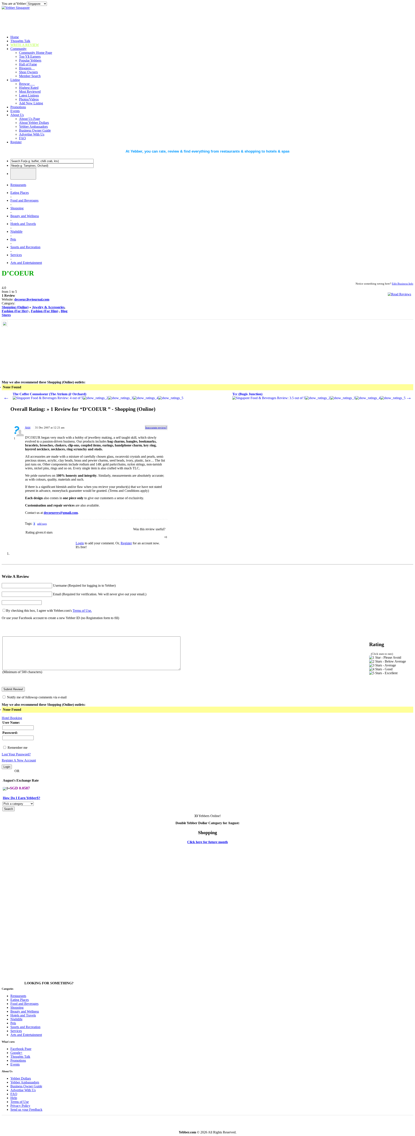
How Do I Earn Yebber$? (21, 798)
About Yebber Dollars (34, 122)
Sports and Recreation (25, 247)
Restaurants (18, 185)
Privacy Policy (20, 1105)
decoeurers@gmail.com (61, 513)
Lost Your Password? (16, 754)
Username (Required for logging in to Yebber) (84, 585)
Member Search (30, 76)
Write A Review (24, 45)
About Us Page (29, 119)
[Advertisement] (41, 348)
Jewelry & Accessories (48, 307)
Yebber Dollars (20, 1078)
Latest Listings (29, 95)
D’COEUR (18, 273)
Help (13, 1098)
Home (14, 37)
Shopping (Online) (15, 307)
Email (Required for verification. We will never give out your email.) (99, 594)
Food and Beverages (24, 200)
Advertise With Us (31, 134)
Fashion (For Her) (15, 311)
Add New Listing (31, 103)
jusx (27, 427)
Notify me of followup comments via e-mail (37, 697)
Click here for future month (207, 842)
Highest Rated (28, 87)
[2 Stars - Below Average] (387, 661)
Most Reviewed (30, 91)
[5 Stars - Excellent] (383, 673)
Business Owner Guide (35, 130)
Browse (27, 84)
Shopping (17, 208)
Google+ (16, 1053)
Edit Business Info (402, 283)
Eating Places (19, 192)
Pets (13, 239)
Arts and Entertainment (26, 262)
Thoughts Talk (20, 41)
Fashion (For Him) (44, 311)
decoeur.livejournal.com (31, 299)
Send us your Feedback (26, 1109)
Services (16, 255)
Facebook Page (20, 1049)
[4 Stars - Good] (381, 669)
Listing (15, 80)
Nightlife (16, 231)
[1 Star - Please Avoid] (385, 658)
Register (16, 142)
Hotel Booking (12, 718)
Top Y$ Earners (30, 56)
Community (18, 49)
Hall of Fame (28, 64)
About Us (17, 115)
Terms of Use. (82, 610)
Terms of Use (19, 1102)
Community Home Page (35, 52)
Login (80, 543)
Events (15, 111)
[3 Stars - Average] (382, 665)
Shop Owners (28, 72)
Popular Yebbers (30, 60)
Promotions (18, 107)
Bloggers (27, 68)
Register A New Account (19, 760)
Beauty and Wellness (24, 216)
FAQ (22, 138)
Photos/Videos (29, 99)
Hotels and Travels (23, 224)
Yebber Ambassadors (33, 126)
